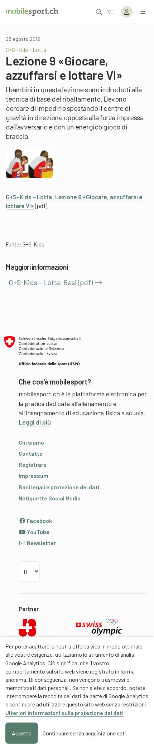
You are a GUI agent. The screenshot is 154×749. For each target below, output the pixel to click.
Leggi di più (35, 422)
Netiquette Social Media (50, 498)
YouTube (37, 531)
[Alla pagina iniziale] (32, 12)
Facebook (39, 520)
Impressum (33, 475)
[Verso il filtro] (110, 12)
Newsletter (41, 542)
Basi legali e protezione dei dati (59, 487)
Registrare (33, 464)
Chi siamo (31, 442)
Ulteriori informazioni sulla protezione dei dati (64, 712)
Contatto (31, 453)
